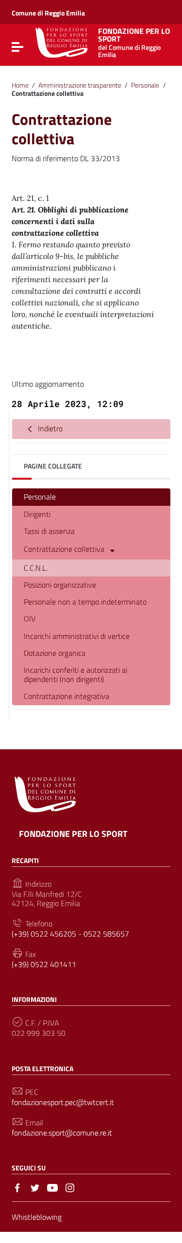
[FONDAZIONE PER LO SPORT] (61, 41)
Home (20, 85)
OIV (29, 618)
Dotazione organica (54, 653)
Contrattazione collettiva (65, 548)
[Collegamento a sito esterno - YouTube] (52, 1187)
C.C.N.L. (36, 568)
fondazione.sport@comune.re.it (62, 1132)
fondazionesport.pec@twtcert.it (63, 1102)
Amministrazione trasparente (79, 85)
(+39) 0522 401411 (44, 964)
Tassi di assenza (49, 531)
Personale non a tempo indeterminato (85, 601)
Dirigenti (37, 514)
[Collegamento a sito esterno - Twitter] (35, 1187)
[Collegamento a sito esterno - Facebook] (17, 1187)
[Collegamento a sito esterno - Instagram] (70, 1187)
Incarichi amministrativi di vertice (77, 636)
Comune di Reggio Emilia (48, 13)
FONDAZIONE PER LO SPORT (73, 833)
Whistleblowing (37, 1217)
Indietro (49, 428)
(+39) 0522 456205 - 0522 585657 (70, 934)
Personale (145, 85)
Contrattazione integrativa (66, 696)
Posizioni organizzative (60, 585)
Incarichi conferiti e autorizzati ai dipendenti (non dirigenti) (75, 674)
